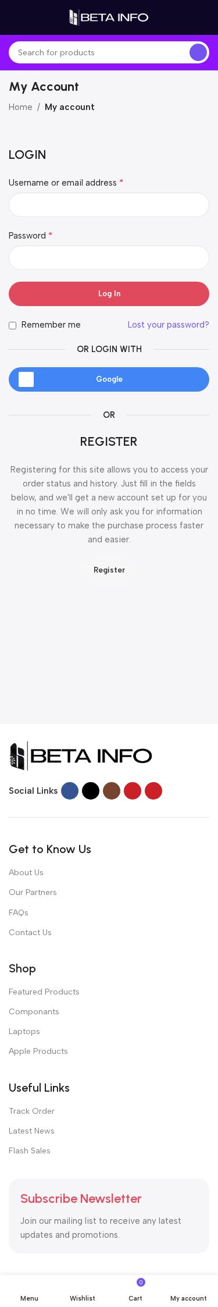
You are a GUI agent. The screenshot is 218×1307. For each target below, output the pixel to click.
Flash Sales (30, 1151)
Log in (109, 293)
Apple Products (38, 1051)
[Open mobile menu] (13, 17)
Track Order (32, 1111)
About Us (26, 873)
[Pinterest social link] (153, 791)
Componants (34, 1012)
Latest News (32, 1131)
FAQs (18, 913)
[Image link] (81, 755)
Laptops (24, 1031)
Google (109, 379)
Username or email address (66, 182)
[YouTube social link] (132, 791)
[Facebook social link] (69, 791)
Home (21, 107)
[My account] (204, 17)
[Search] (198, 52)
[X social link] (90, 791)
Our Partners (33, 892)
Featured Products (44, 992)
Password (31, 235)
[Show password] (197, 258)
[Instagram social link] (111, 791)
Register (109, 570)
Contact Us (30, 932)
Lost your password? (168, 324)
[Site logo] (109, 17)
